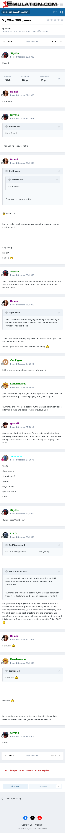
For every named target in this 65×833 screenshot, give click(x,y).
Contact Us (26, 824)
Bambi (8, 28)
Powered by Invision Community (32, 828)
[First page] (4, 42)
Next (54, 42)
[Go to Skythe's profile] (5, 55)
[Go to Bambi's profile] (5, 93)
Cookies (39, 824)
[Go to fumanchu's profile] (5, 458)
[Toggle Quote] (6, 126)
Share (16, 786)
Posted (22, 57)
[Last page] (61, 42)
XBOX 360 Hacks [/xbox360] (35, 31)
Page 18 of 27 (32, 42)
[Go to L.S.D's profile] (5, 535)
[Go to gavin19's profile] (5, 425)
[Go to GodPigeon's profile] (5, 362)
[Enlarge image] (3, 213)
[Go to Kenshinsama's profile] (5, 386)
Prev (10, 42)
